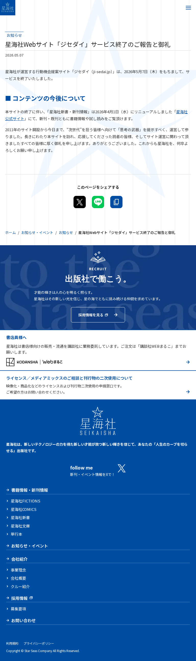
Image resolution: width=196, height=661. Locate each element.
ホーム (10, 232)
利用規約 (12, 643)
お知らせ (66, 232)
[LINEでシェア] (98, 202)
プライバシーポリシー (38, 643)
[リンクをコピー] (116, 202)
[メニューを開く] (188, 7)
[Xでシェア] (80, 202)
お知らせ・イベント (37, 232)
